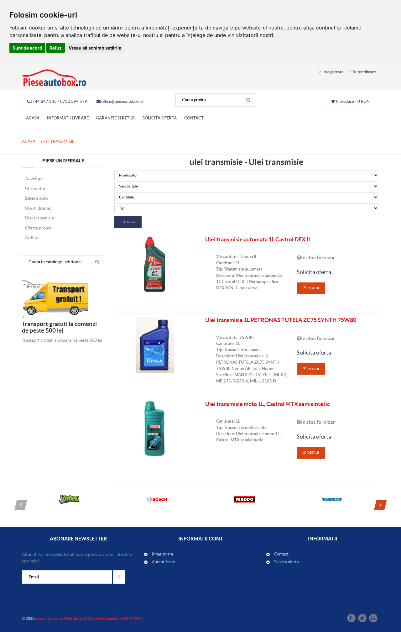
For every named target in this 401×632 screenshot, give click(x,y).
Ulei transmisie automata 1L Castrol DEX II (257, 239)
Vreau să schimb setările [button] (95, 47)
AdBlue (32, 237)
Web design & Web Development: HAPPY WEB (103, 618)
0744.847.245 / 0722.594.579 (58, 101)
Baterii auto (36, 198)
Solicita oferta (160, 118)
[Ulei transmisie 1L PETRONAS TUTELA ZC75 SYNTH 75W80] (155, 345)
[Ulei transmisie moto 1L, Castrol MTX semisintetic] (155, 428)
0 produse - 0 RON (353, 101)
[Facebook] (351, 618)
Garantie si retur (115, 118)
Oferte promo (38, 227)
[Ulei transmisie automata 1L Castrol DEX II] (155, 264)
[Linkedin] (373, 618)
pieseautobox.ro (48, 618)
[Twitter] (362, 618)
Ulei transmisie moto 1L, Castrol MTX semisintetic (267, 404)
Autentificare (364, 72)
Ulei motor (35, 188)
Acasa (32, 118)
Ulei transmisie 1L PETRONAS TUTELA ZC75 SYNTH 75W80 (280, 320)
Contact (194, 118)
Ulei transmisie (58, 141)
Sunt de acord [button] (27, 47)
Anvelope (34, 178)
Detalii (313, 288)
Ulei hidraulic (38, 208)
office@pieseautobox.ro (122, 101)
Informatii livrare (68, 118)
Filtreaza (128, 222)
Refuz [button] (55, 47)
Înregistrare (333, 72)
